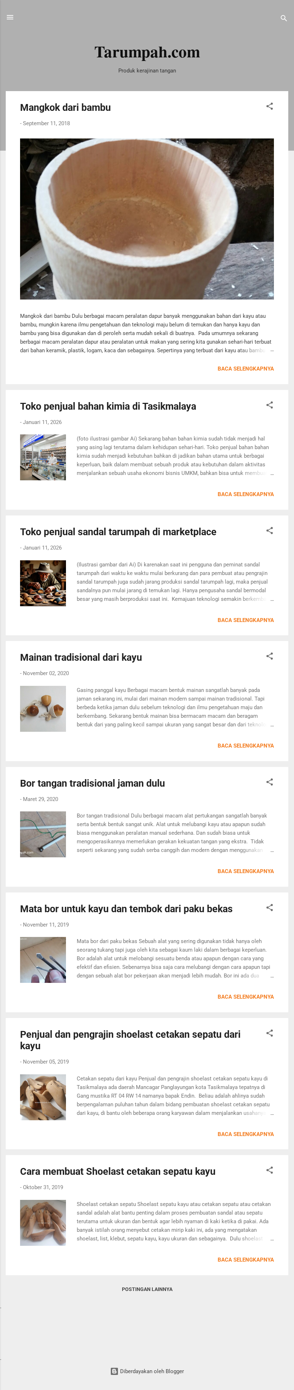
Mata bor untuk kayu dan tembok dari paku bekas (126, 909)
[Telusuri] (284, 19)
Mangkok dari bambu (65, 107)
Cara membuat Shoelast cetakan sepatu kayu (117, 1171)
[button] (269, 107)
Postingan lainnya (147, 1289)
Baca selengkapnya (246, 369)
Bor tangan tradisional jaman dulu (92, 783)
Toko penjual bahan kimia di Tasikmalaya (108, 406)
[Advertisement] (147, 1331)
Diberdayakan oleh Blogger (151, 1371)
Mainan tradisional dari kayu (81, 657)
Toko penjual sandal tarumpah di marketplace (118, 532)
